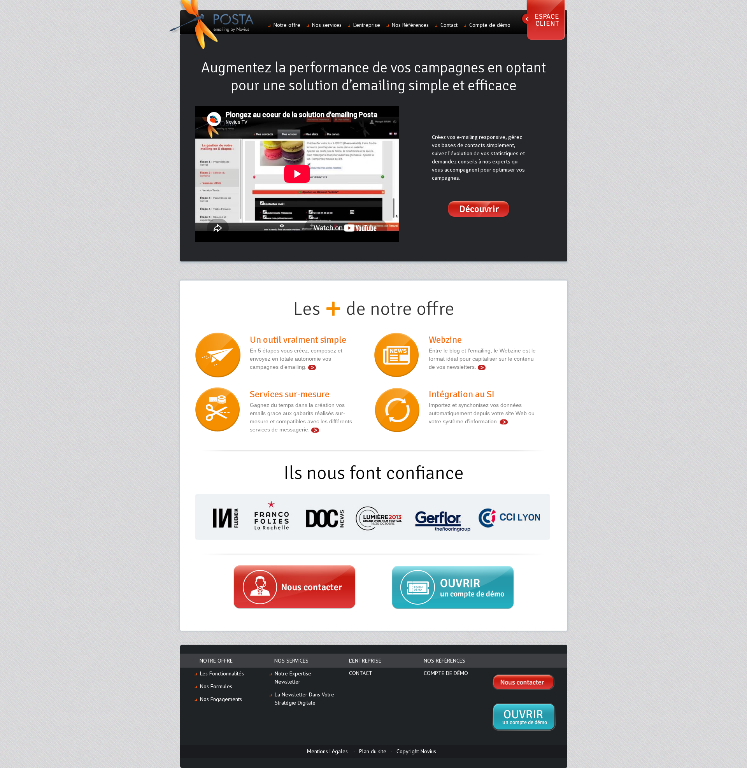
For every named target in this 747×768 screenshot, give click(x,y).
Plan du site (372, 751)
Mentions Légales (327, 751)
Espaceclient (547, 20)
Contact (449, 24)
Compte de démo (489, 24)
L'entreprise (366, 24)
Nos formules (216, 686)
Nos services (327, 24)
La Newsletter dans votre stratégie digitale (304, 698)
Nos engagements (221, 699)
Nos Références (410, 24)
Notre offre (287, 24)
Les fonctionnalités (222, 673)
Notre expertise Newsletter (293, 677)
